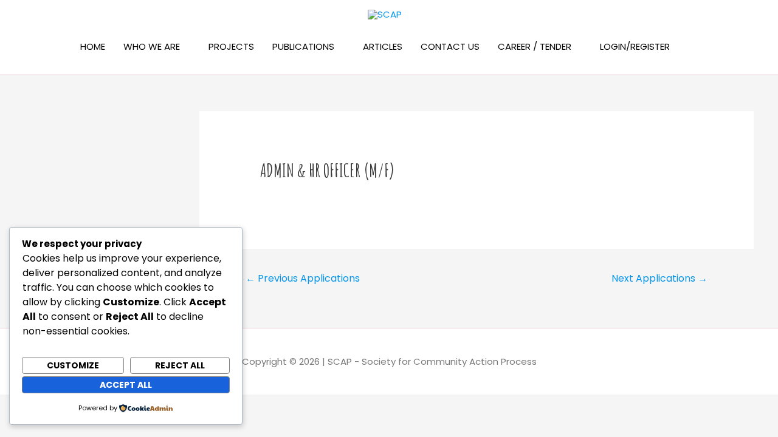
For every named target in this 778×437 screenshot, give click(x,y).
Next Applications (659, 278)
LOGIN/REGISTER (635, 46)
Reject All (180, 365)
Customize (73, 365)
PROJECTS (231, 46)
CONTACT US (450, 46)
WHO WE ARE (151, 46)
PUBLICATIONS (303, 46)
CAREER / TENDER (534, 46)
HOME (92, 46)
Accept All (126, 385)
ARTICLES (382, 46)
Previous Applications (303, 278)
